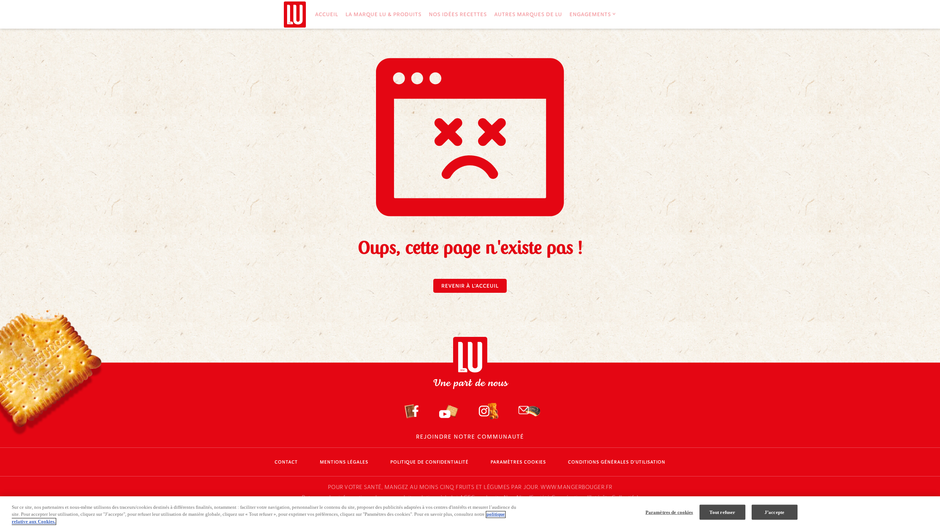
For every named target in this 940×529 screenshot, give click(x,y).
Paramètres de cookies (669, 512)
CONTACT (286, 462)
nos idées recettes (458, 14)
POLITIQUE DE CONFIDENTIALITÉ (429, 462)
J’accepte (774, 512)
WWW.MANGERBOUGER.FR (576, 487)
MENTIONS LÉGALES (344, 462)
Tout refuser (722, 512)
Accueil (326, 14)
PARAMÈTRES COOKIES (518, 462)
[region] (470, 512)
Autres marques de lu (528, 14)
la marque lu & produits (384, 14)
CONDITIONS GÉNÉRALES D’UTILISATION (616, 462)
